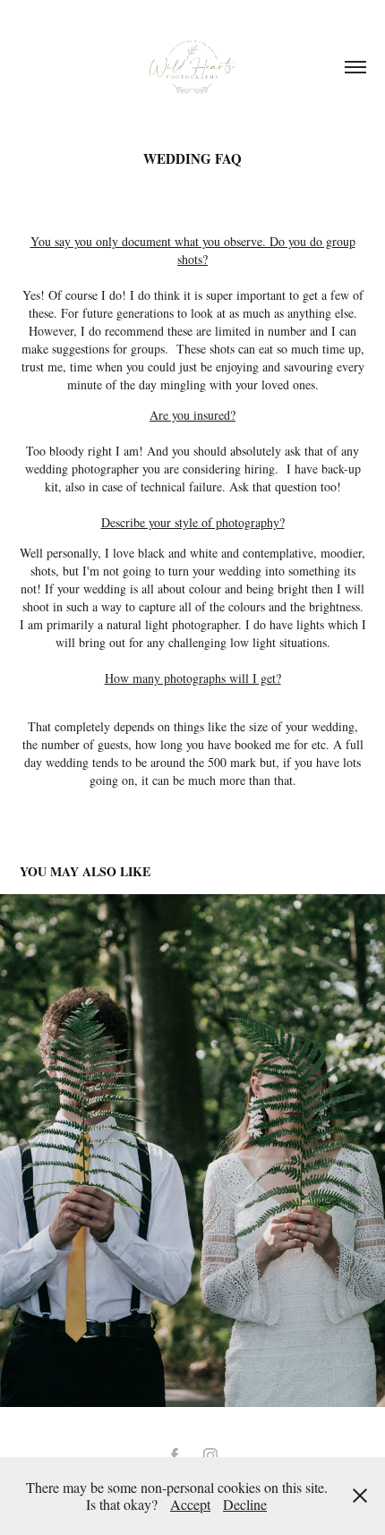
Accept (190, 1504)
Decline (245, 1504)
